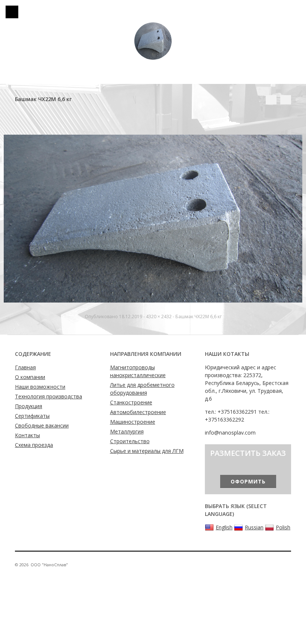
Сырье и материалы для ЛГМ (147, 450)
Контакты (27, 435)
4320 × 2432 (159, 316)
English (224, 527)
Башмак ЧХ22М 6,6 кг (198, 316)
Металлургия (127, 431)
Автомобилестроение (138, 412)
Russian (254, 527)
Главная (25, 367)
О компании (30, 376)
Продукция (28, 406)
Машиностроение (132, 421)
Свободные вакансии (42, 425)
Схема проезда (34, 444)
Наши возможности (40, 386)
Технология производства (48, 396)
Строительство (130, 441)
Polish (283, 527)
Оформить (248, 481)
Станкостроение (131, 402)
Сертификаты (32, 415)
